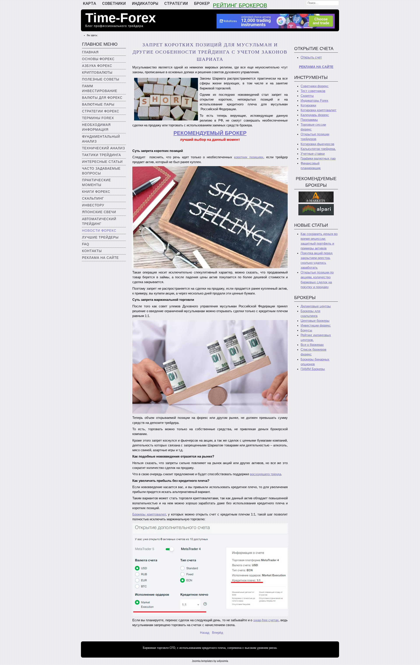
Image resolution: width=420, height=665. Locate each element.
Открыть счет (311, 57)
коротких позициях (248, 157)
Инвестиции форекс (316, 325)
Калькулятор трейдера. (318, 149)
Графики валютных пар (318, 158)
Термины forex (98, 118)
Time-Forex (120, 17)
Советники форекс (315, 86)
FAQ (85, 244)
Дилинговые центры (316, 306)
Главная (90, 52)
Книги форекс (96, 191)
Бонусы (306, 330)
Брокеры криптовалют (149, 514)
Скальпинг (93, 198)
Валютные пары (98, 104)
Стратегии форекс (100, 111)
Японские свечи (99, 212)
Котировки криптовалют (318, 110)
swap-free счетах (266, 620)
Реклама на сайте (100, 257)
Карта (89, 3)
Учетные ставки (313, 153)
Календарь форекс (315, 115)
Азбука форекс (97, 66)
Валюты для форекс (102, 97)
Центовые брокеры (315, 320)
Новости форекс (99, 230)
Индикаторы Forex (314, 100)
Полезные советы (100, 79)
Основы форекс (98, 59)
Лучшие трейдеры (100, 237)
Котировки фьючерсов (317, 144)
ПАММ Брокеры (313, 369)
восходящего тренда (265, 474)
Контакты (92, 251)
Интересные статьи (102, 162)
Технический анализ (103, 148)
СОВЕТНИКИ (114, 3)
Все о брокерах (312, 344)
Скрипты (307, 95)
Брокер (202, 3)
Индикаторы (145, 3)
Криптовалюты (97, 72)
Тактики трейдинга (101, 155)
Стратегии (176, 3)
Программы (309, 120)
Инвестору (93, 205)
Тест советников (313, 91)
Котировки (308, 105)
